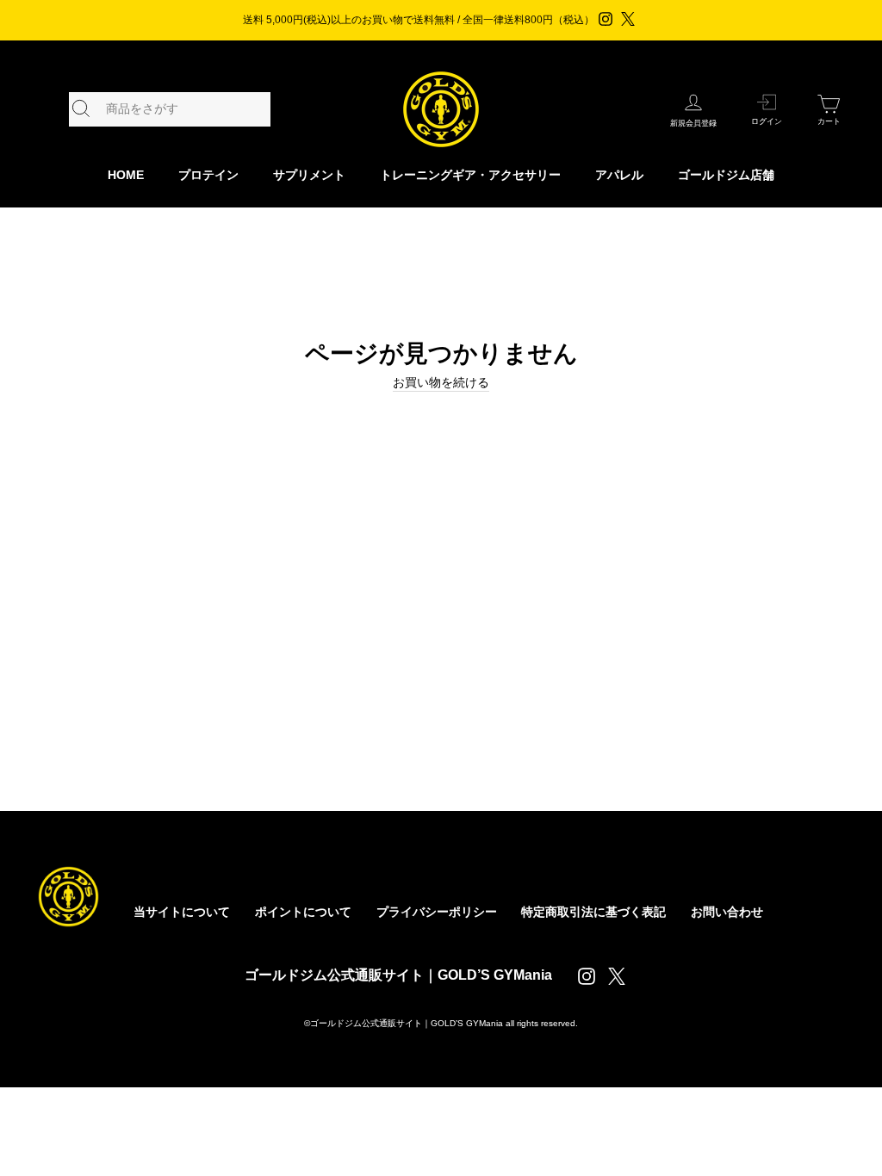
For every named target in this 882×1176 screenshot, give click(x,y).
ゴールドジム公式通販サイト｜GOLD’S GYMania (398, 975)
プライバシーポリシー (436, 912)
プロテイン (208, 175)
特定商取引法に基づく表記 (593, 912)
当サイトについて (182, 912)
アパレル (619, 175)
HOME (126, 175)
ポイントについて (303, 912)
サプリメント (309, 175)
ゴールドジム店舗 (726, 175)
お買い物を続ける (441, 382)
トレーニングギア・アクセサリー (470, 175)
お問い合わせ (727, 912)
